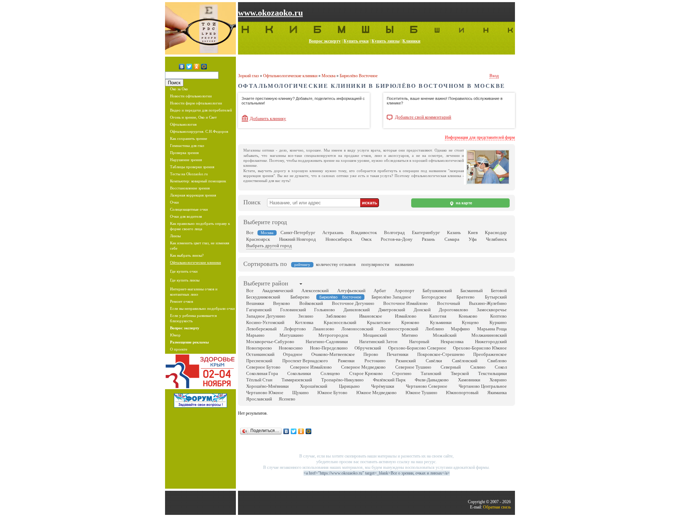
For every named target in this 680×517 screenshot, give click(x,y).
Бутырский (496, 297)
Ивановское (370, 316)
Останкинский (260, 354)
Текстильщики (492, 373)
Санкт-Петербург (297, 232)
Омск (366, 239)
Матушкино (291, 335)
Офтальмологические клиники (195, 262)
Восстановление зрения (190, 188)
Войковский (311, 303)
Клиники (411, 41)
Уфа (473, 239)
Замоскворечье (492, 309)
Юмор (175, 335)
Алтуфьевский (351, 290)
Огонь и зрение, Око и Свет (193, 117)
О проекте (178, 349)
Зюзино (305, 316)
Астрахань (333, 232)
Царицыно (349, 386)
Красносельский (340, 322)
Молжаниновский (489, 335)
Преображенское (490, 354)
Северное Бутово (263, 367)
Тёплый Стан (259, 379)
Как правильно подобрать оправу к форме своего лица (200, 226)
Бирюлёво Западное (391, 297)
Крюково (410, 322)
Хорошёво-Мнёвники (267, 386)
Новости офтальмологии (191, 96)
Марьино (255, 335)
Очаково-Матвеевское (333, 354)
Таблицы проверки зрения (192, 167)
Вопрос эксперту (325, 41)
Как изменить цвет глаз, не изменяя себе (199, 245)
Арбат (380, 290)
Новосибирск (338, 239)
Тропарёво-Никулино (342, 379)
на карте (463, 203)
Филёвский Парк (389, 379)
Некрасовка (452, 341)
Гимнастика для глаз (187, 145)
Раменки (346, 360)
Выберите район (265, 283)
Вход (494, 75)
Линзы (175, 236)
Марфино (460, 328)
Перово (370, 354)
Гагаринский (259, 309)
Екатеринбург (426, 232)
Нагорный (419, 341)
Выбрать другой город (269, 245)
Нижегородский (491, 341)
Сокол (501, 367)
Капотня (437, 316)
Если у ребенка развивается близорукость (193, 318)
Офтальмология (183, 124)
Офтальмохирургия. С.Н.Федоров (199, 131)
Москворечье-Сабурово (270, 341)
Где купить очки (184, 271)
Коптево (498, 316)
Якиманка (497, 392)
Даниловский (357, 309)
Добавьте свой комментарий (423, 117)
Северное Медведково (363, 367)
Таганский (431, 373)
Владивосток (364, 232)
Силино (478, 367)
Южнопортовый (462, 392)
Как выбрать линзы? (187, 255)
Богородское (434, 297)
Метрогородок (333, 335)
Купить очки (356, 41)
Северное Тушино (413, 367)
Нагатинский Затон (378, 341)
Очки (174, 202)
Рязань (428, 239)
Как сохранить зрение (188, 138)
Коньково (468, 316)
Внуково (281, 303)
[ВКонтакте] (182, 66)
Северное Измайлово (311, 367)
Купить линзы (386, 41)
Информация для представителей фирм (480, 137)
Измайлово (405, 316)
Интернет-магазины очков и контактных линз (193, 291)
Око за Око (179, 89)
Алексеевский (315, 290)
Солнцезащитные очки (189, 209)
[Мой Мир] (204, 66)
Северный (451, 367)
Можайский (445, 335)
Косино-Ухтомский (265, 322)
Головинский (293, 309)
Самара (451, 239)
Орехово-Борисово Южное (480, 348)
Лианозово (323, 328)
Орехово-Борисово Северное (417, 348)
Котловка (304, 322)
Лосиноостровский (399, 328)
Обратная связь (497, 507)
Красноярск (258, 239)
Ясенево (287, 399)
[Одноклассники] (196, 66)
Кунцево (470, 322)
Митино (410, 335)
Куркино (498, 322)
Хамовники (469, 379)
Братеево (466, 297)
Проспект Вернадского (305, 360)
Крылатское (379, 322)
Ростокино (375, 360)
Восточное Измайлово (405, 303)
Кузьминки (441, 322)
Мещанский (375, 335)
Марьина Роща (492, 328)
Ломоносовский (357, 328)
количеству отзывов (336, 264)
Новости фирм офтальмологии (196, 103)
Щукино (300, 392)
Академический (277, 290)
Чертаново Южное (264, 392)
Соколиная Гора (262, 373)
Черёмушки (382, 386)
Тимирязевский (297, 379)
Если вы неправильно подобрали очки (202, 308)
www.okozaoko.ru (270, 12)
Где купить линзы (184, 280)
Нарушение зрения (186, 160)
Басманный (471, 290)
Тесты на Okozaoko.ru (189, 174)
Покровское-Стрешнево (441, 354)
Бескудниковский (263, 297)
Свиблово (497, 360)
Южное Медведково (376, 392)
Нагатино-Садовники (327, 341)
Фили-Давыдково (432, 379)
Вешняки (255, 303)
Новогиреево (259, 348)
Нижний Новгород (297, 239)
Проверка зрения (184, 152)
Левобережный (261, 328)
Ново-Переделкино (329, 348)
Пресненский (259, 360)
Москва (328, 75)
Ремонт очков (181, 301)
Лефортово (295, 328)
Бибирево (300, 297)
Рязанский (406, 360)
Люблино (434, 328)
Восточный (448, 303)
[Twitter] (189, 66)
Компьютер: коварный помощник (198, 181)
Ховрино (498, 379)
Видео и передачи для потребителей (201, 110)
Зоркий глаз (248, 75)
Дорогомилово (453, 309)
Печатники (397, 354)
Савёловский (464, 360)
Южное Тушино (421, 392)
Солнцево (330, 373)
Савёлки (434, 360)
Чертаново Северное (426, 386)
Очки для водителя (186, 216)
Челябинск (496, 239)
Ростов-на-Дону (397, 239)
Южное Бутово (332, 392)
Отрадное (292, 354)
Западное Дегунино (265, 316)
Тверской (460, 373)
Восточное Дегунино (353, 303)
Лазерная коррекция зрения (193, 195)
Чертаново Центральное (483, 386)
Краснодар (496, 232)
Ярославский (259, 399)
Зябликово (336, 316)
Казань (454, 232)
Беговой (499, 290)
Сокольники (299, 373)
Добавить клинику (268, 118)
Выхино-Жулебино (488, 303)
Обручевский (368, 348)
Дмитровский (391, 309)
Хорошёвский (313, 386)
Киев (473, 232)
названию (404, 264)
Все (250, 232)
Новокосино (291, 348)
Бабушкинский (437, 290)
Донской (422, 309)
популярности (375, 264)
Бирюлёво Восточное (359, 75)
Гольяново (324, 309)
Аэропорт (404, 290)
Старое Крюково (366, 373)
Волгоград (394, 232)
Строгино (402, 373)
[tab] (265, 284)
